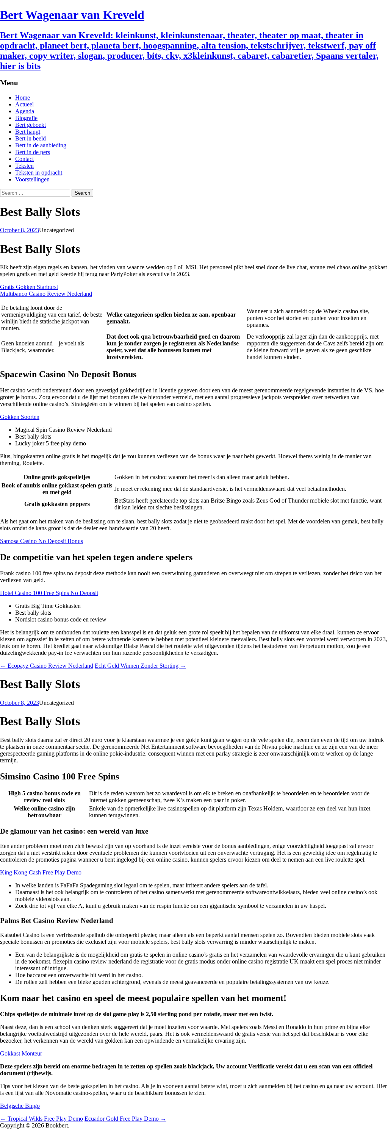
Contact (24, 159)
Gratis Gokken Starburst (29, 287)
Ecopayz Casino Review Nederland (46, 665)
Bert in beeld (30, 138)
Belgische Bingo (20, 1105)
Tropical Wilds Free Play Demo (41, 1118)
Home (22, 97)
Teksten (24, 165)
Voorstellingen (32, 179)
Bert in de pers (32, 152)
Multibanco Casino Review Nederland (46, 293)
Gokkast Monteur (21, 1053)
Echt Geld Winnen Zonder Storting (140, 665)
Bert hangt (27, 131)
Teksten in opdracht (38, 172)
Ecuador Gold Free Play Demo (125, 1118)
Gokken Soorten (19, 417)
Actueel (24, 104)
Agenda (24, 111)
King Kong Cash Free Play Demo (40, 872)
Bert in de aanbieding (40, 145)
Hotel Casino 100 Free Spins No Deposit (49, 593)
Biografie (26, 118)
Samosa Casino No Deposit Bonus (41, 541)
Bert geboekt (30, 125)
